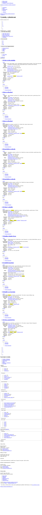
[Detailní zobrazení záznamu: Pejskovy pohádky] (3, 224)
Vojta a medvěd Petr (8, 319)
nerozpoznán (6, 370)
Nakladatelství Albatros (11, 100)
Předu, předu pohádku (8, 60)
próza (5, 396)
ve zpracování (6, 378)
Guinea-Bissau (6, 414)
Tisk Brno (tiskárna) (11, 327)
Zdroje (3, 361)
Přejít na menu (4, 2)
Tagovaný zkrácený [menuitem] (5, 48)
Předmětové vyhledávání (6, 362)
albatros (5, 433)
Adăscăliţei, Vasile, (10, 66)
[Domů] (7, 4)
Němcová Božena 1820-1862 (9, 403)
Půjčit (3, 62)
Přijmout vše (2, 486)
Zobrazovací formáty (7, 46)
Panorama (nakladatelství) (12, 270)
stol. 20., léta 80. (26, 247)
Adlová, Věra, (10, 296)
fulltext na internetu (7, 377)
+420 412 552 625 (5, 466)
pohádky (5, 393)
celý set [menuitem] (3, 55)
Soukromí (4, 477)
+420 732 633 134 (6, 449)
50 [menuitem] (2, 43)
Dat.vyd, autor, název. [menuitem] (6, 35)
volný (5, 375)
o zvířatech (17, 220)
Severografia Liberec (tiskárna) (12, 71)
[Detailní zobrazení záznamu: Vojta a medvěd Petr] (3, 336)
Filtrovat (2, 365)
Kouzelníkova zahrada (8, 149)
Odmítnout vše (10, 486)
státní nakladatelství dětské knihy (9, 435)
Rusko (5, 415)
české (22, 105)
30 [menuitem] (2, 42)
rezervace (5, 376)
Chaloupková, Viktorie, (12, 325)
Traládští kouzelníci (8, 262)
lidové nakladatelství (7, 437)
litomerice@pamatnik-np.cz (7, 468)
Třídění (5, 31)
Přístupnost (4, 476)
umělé (22, 163)
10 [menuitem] (2, 40)
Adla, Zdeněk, (10, 97)
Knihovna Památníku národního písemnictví (7, 13)
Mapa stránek (4, 475)
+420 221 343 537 (5, 448)
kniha (5, 368)
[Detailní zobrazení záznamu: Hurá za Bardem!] (3, 109)
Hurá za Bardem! (7, 92)
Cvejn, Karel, (10, 269)
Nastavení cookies (5, 480)
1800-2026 (7, 429)
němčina (5, 384)
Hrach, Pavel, (10, 99)
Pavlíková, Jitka (10, 156)
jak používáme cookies (35, 484)
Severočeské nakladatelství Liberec (13, 214)
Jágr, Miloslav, (10, 297)
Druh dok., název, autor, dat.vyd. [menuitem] (7, 36)
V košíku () (2, 14)
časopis (5, 369)
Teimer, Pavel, (10, 213)
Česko (5, 412)
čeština (5, 383)
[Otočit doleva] (2, 86)
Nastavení (6, 486)
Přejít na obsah (4, 1)
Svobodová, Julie (10, 68)
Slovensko (6, 416)
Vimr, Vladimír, (10, 243)
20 (2, 26)
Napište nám (4, 479)
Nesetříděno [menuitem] (4, 37)
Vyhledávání (4, 7)
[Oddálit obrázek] (3, 114)
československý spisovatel (8, 434)
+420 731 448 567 (6, 467)
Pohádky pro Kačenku (8, 292)
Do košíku (2, 52)
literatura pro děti (16, 105)
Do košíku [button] (6, 87)
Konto (3, 8)
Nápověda (4, 10)
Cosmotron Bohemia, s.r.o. (12, 483)
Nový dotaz (4, 363)
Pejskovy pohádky (7, 207)
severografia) (6, 436)
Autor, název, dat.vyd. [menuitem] (6, 33)
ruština (5, 385)
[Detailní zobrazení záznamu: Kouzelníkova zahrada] (3, 167)
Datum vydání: (4, 429)
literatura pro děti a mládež (8, 397)
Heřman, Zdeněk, (10, 242)
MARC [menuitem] (3, 50)
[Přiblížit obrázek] (2, 114)
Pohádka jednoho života (9, 236)
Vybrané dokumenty (8, 118)
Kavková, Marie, (10, 67)
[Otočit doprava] (3, 86)
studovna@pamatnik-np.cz (7, 450)
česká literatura (10, 105)
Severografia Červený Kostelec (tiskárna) (14, 271)
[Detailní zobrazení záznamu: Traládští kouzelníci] (3, 280)
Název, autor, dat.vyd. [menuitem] (6, 34)
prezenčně (6, 379)
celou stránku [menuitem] (4, 54)
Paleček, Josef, (10, 155)
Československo (7, 413)
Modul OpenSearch (5, 478)
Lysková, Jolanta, (11, 98)
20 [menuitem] (2, 41)
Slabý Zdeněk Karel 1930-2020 (9, 402)
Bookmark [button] (6, 88)
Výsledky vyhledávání (6, 359)
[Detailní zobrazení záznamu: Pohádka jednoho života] (3, 251)
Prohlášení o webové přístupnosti (7, 3)
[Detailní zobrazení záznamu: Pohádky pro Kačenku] (3, 308)
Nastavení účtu (4, 9)
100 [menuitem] (3, 44)
